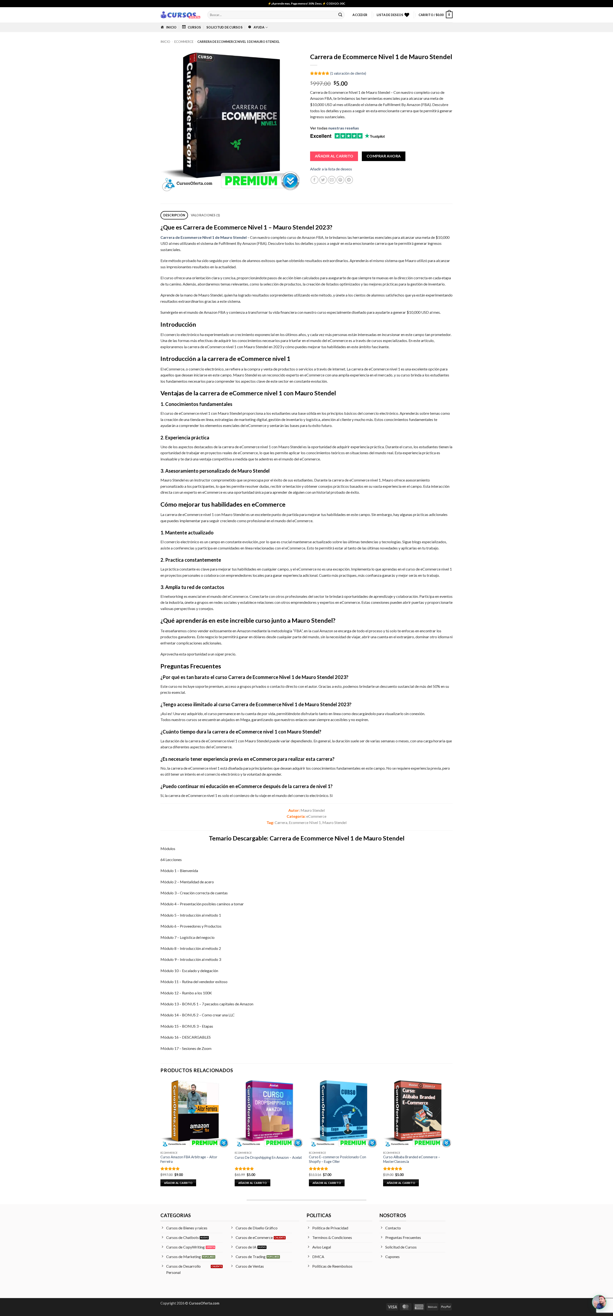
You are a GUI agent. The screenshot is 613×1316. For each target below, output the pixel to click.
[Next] (452, 1137)
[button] (359, 15)
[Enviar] (340, 15)
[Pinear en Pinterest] (340, 180)
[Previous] (160, 1137)
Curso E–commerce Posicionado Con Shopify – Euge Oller (337, 1159)
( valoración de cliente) (348, 73)
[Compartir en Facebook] (314, 180)
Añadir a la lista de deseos (331, 169)
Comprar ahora (384, 156)
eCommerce (183, 42)
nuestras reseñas (343, 128)
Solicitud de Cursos (224, 27)
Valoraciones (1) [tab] (205, 215)
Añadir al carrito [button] (178, 1182)
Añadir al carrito (334, 156)
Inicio (165, 42)
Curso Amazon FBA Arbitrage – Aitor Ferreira (188, 1159)
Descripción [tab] (174, 215)
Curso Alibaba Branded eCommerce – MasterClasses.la (411, 1159)
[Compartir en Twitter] (323, 180)
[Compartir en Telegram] (349, 180)
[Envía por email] (332, 180)
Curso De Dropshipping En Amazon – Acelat (268, 1157)
